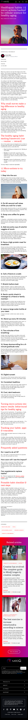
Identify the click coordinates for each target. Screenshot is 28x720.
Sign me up (23, 668)
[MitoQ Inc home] (14, 661)
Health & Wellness (6, 526)
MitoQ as (18, 476)
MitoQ (14, 526)
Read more (5, 590)
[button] (19, 1)
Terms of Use (13, 714)
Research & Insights (19, 530)
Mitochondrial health (7, 530)
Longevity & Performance (8, 533)
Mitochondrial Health (9, 615)
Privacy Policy (7, 714)
